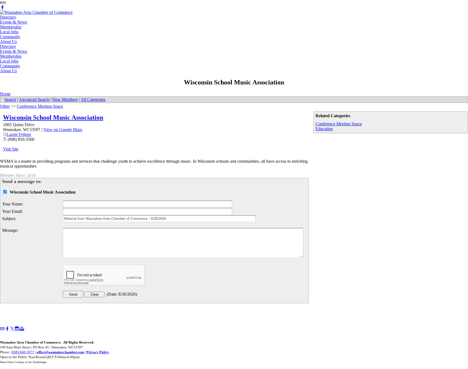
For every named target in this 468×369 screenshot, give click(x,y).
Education (324, 128)
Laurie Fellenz (18, 134)
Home (5, 94)
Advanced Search (34, 99)
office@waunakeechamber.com (60, 352)
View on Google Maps (62, 129)
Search (10, 99)
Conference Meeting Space (339, 124)
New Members (65, 99)
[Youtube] (22, 328)
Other (5, 106)
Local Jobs (9, 32)
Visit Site (10, 149)
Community (10, 36)
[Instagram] (17, 328)
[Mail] (2, 328)
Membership (10, 27)
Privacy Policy (97, 352)
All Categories (93, 99)
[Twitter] (12, 328)
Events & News (13, 22)
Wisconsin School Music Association (53, 117)
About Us (8, 41)
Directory (8, 17)
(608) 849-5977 (22, 352)
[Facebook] (2, 7)
